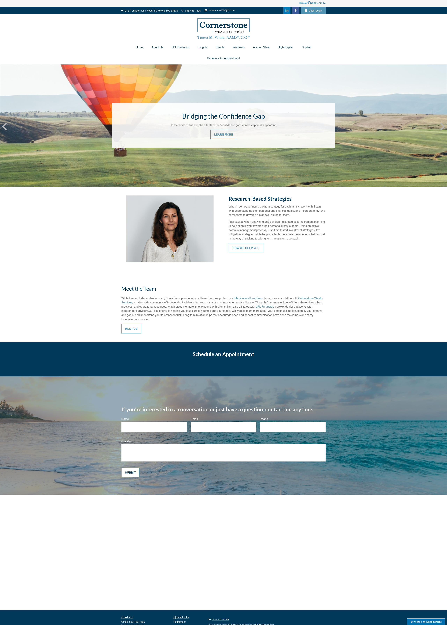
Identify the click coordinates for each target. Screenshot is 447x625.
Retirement (179, 621)
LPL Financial (264, 306)
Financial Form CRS (220, 619)
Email (194, 419)
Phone (264, 419)
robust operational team (248, 298)
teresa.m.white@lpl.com (222, 10)
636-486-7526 (193, 10)
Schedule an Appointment (426, 621)
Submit (130, 472)
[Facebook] (295, 10)
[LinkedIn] (286, 10)
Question (127, 441)
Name (125, 419)
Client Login (315, 10)
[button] (140, 47)
